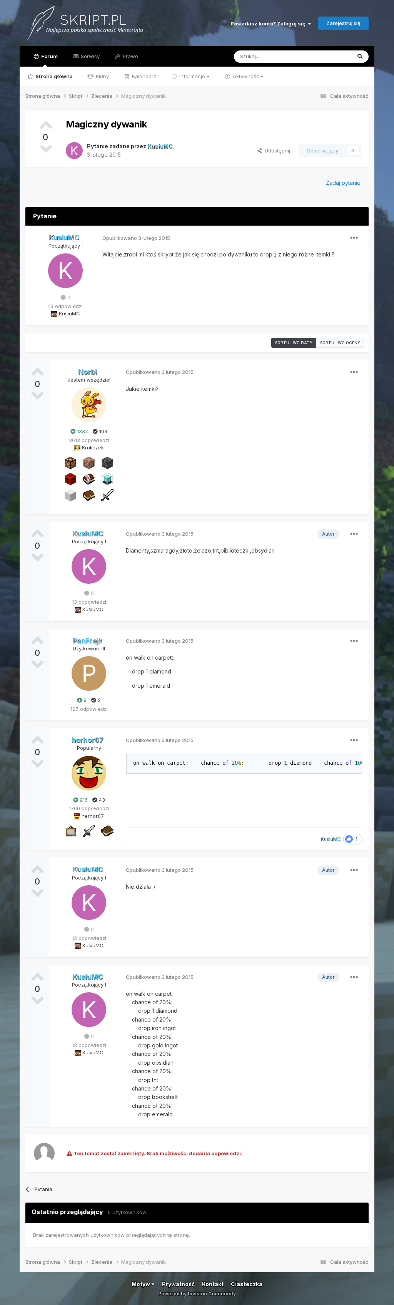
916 (83, 800)
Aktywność (245, 76)
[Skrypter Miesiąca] (107, 831)
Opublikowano (136, 238)
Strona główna (53, 76)
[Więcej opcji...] (354, 238)
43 (101, 800)
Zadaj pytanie (343, 182)
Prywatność (178, 1284)
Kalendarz (143, 76)
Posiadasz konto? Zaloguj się (269, 23)
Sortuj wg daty (293, 342)
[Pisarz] (89, 478)
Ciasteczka (246, 1284)
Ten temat (329, 56)
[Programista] (89, 462)
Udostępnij (276, 150)
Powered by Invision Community (197, 1294)
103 (102, 431)
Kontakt (213, 1284)
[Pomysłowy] (107, 478)
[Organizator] (70, 462)
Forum (49, 56)
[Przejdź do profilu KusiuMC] (74, 150)
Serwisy (89, 56)
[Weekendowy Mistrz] (107, 494)
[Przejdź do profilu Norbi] (89, 404)
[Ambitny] (70, 478)
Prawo (129, 56)
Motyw (141, 1284)
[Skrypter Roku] (89, 494)
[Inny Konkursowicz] (70, 494)
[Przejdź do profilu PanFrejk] (89, 673)
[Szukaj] (360, 56)
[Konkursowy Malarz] (70, 831)
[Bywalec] (107, 462)
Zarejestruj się (343, 23)
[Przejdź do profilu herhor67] (89, 773)
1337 (81, 431)
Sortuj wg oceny (340, 342)
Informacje (192, 76)
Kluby (101, 76)
